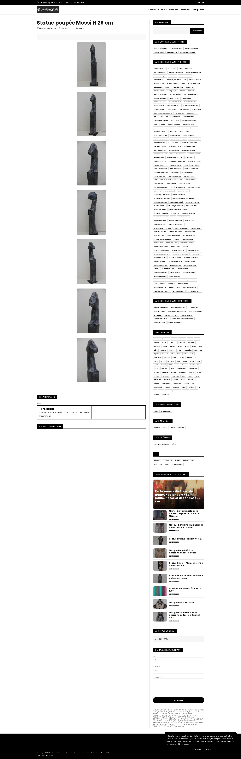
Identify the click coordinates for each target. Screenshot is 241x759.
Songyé (175, 380)
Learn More (196, 749)
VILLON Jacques (174, 276)
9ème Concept (159, 68)
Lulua (156, 369)
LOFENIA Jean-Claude (162, 195)
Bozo (187, 346)
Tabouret (166, 383)
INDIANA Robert (176, 169)
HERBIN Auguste (160, 161)
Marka (173, 372)
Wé (155, 391)
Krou (192, 361)
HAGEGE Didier (159, 157)
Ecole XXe (173, 131)
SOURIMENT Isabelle (187, 52)
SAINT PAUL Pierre (186, 243)
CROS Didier (184, 109)
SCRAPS (185, 247)
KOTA (163, 361)
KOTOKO (171, 361)
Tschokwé (158, 387)
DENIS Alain (158, 117)
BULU (164, 343)
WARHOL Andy (183, 284)
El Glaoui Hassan (160, 135)
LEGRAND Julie (172, 52)
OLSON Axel (189, 220)
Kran (185, 361)
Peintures (185, 9)
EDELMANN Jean (184, 128)
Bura (194, 346)
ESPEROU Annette (160, 131)
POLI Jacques (159, 235)
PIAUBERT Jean (190, 232)
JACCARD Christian (161, 172)
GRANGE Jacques (160, 150)
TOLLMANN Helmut (175, 261)
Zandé (185, 391)
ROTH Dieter (158, 243)
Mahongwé (193, 369)
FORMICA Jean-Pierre (178, 139)
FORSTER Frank (194, 139)
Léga (172, 369)
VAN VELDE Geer (182, 269)
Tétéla (191, 387)
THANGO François (191, 258)
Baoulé (157, 346)
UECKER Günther (190, 265)
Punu (197, 376)
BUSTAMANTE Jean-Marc (177, 311)
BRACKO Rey (190, 87)
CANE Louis (186, 98)
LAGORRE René (159, 183)
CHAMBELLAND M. (175, 102)
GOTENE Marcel (190, 146)
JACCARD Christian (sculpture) (182, 319)
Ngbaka (166, 376)
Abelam (166, 339)
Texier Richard (175, 265)
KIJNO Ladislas (159, 176)
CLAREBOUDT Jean (171, 315)
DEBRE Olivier (179, 113)
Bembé (165, 346)
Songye (167, 380)
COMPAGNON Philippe (190, 106)
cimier (156, 394)
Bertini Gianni (175, 94)
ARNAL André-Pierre (193, 72)
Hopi (156, 411)
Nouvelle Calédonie (161, 444)
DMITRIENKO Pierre (161, 120)
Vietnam (181, 428)
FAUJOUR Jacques (176, 48)
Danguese (198, 350)
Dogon (165, 354)
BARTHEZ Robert (185, 76)
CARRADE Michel (160, 102)
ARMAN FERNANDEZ (176, 72)
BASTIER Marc (159, 80)
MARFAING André (176, 202)
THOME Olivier (159, 261)
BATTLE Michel (193, 307)
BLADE (183, 83)
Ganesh (157, 428)
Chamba (163, 350)
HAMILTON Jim (159, 52)
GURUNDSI (158, 357)
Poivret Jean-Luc (189, 235)
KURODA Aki (178, 180)
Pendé (190, 376)
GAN (191, 354)
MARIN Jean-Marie (192, 202)
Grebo (175, 357)
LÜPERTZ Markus (179, 195)
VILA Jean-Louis (160, 276)
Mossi (199, 372)
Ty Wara (176, 387)
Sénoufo (191, 380)
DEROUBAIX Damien (173, 117)
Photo (177, 461)
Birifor (172, 346)
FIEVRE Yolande (188, 135)
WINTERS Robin (174, 287)
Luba (198, 365)
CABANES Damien (160, 98)
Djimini (156, 354)
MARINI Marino (160, 206)
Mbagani (182, 372)
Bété (155, 350)
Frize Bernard (159, 143)
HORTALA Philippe (160, 319)
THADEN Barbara (174, 258)
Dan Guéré (187, 350)
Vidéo (167, 464)
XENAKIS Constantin (162, 291)
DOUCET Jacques (174, 124)
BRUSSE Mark (159, 91)
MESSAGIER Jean (191, 206)
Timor (172, 428)
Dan (179, 350)
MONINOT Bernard (161, 213)
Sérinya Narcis (160, 258)
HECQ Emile (189, 157)
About (67, 2)
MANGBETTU (181, 369)
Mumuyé (157, 376)
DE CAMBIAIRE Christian (163, 113)
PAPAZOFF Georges (181, 228)
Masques (173, 9)
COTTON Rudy (172, 109)
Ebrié (172, 354)
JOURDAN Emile (187, 172)
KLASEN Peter (189, 176)
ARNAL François (160, 76)
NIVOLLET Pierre (160, 220)
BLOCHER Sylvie (159, 311)
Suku (183, 380)
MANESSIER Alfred (160, 202)
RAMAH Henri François (162, 239)
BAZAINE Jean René (174, 80)
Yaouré (168, 391)
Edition (157, 461)
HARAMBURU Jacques (175, 157)
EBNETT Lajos (170, 128)
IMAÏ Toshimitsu (160, 169)
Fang (185, 354)
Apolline (172, 76)
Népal (165, 428)
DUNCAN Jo (158, 128)
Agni (174, 339)
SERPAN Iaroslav (178, 250)
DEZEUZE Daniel (188, 117)
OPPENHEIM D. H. (160, 224)
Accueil (152, 9)
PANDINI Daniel (160, 322)
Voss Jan (171, 284)
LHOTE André (170, 191)
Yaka (161, 391)
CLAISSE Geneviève (173, 106)
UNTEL (156, 269)
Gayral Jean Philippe (177, 154)
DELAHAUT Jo (192, 113)
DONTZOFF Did (159, 124)
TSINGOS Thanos (160, 265)
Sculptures (198, 9)
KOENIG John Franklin (162, 180)
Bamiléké (182, 343)
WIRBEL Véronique (189, 287)
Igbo (156, 361)
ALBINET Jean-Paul (185, 68)
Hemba (189, 357)
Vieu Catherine (159, 284)
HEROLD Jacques (194, 161)
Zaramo (194, 391)
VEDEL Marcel (175, 272)
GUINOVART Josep (160, 154)
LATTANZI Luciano (178, 187)
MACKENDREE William (162, 198)
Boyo (180, 346)
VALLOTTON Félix (168, 269)
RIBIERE (176, 239)
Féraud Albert (186, 315)
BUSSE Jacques (172, 91)
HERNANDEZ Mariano (177, 161)
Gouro (167, 357)
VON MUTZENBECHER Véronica (165, 280)
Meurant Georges (161, 217)
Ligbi (192, 365)
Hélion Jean (195, 165)
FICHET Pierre (175, 135)
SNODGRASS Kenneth (162, 254)
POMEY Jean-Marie (173, 235)
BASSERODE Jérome (178, 307)
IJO (196, 357)
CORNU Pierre (159, 109)
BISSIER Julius (159, 83)
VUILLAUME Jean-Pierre (187, 280)
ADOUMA (157, 339)
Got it (208, 749)
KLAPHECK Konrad (174, 176)
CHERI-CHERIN (159, 106)
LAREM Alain (167, 461)
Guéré (182, 357)
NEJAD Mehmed (183, 217)
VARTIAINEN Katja (160, 272)
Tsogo (167, 387)
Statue (81, 28)
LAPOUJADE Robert (161, 187)
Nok (183, 376)
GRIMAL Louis (174, 150)
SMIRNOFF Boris (193, 250)
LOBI (176, 365)
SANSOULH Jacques (161, 247)
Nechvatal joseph (175, 220)
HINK (186, 165)
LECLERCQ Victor (194, 187)
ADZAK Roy (172, 68)
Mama (156, 372)
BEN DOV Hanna (195, 80)
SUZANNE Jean (196, 254)
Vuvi (198, 387)
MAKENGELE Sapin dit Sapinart (184, 198)
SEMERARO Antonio (161, 250)
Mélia (173, 217)
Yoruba (177, 391)
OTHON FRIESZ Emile (176, 224)
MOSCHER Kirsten (188, 213)
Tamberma (177, 383)
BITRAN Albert (172, 83)
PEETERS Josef (196, 228)
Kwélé (163, 365)
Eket (179, 354)
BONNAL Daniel (177, 87)
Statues (162, 9)
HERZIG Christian (160, 165)
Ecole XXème (184, 131)
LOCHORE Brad (183, 191)
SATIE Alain (175, 247)
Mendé (191, 372)
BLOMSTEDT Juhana (161, 87)
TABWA (156, 383)
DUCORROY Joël (188, 124)
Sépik (174, 444)
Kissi (178, 361)
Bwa (200, 346)
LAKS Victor (171, 183)
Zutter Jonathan (194, 291)
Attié (190, 339)
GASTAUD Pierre (173, 143)
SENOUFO (157, 380)
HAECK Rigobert (194, 154)
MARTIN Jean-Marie (175, 206)
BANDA (156, 343)
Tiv (193, 383)
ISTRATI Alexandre (191, 169)
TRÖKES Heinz (190, 261)
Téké (183, 387)
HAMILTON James (191, 48)
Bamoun (191, 343)
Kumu (156, 365)
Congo (172, 350)
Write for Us (79, 2)
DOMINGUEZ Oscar (189, 120)
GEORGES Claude (160, 146)
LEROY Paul (158, 191)
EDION (194, 128)
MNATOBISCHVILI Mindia (178, 209)
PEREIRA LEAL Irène (175, 232)
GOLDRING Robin (175, 146)
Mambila (165, 372)
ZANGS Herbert (179, 291)
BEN (185, 80)
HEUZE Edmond (175, 165)
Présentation (188, 461)
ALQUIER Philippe (160, 72)
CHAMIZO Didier (190, 102)
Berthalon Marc (160, 48)
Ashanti (182, 339)
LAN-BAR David (184, 183)
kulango (165, 394)
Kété (170, 365)
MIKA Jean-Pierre (160, 209)
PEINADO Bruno (160, 232)
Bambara (172, 343)
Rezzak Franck (172, 243)
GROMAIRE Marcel (188, 150)
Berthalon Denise (187, 91)
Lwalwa (165, 369)
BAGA (197, 339)
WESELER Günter (160, 287)
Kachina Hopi (166, 411)
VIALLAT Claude (189, 272)
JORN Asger (175, 172)
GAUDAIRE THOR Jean (189, 143)
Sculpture (158, 464)
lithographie (177, 464)
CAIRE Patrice (174, 98)
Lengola (184, 365)
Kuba (198, 361)
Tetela (186, 383)
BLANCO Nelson (194, 83)
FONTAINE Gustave (161, 139)
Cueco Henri (196, 109)
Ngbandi (175, 376)
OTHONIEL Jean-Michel (162, 228)
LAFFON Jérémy (190, 180)
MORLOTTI (175, 213)
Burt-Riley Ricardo (191, 94)
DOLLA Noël (175, 120)
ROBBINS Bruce (187, 239)
